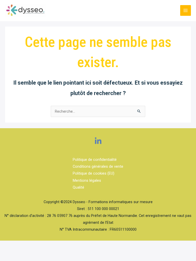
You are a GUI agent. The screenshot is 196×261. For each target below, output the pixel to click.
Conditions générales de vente (98, 166)
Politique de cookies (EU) (93, 173)
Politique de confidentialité (95, 159)
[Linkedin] (98, 141)
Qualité (78, 187)
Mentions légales (87, 180)
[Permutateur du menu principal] (185, 10)
